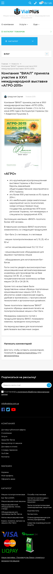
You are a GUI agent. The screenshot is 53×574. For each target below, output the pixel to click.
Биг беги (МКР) (7, 498)
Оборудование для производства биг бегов (11, 513)
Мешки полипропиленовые (13, 495)
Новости (15, 64)
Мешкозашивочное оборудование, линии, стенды (11, 507)
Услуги (4, 436)
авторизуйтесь (11, 355)
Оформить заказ (8, 479)
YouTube (4, 453)
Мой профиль (7, 476)
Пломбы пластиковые (36, 495)
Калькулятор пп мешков (11, 443)
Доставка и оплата (9, 447)
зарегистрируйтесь (27, 353)
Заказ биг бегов (8, 440)
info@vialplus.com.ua (10, 404)
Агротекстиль (33, 511)
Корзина (5, 472)
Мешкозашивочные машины (13, 501)
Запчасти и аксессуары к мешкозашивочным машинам (37, 500)
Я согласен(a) (25, 393)
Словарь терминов (9, 450)
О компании (6, 433)
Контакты (5, 457)
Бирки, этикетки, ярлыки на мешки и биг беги (13, 522)
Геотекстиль (32, 514)
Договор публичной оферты (13, 430)
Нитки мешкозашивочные (12, 517)
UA (50, 3)
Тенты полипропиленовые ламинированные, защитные (39, 506)
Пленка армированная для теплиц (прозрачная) (38, 518)
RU (45, 3)
